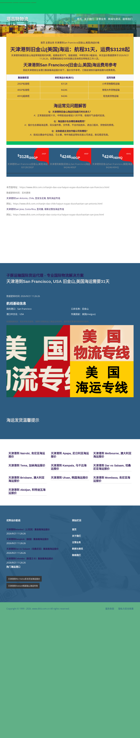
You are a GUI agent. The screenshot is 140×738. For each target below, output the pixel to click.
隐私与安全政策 (126, 608)
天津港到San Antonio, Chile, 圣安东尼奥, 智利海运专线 (33, 198)
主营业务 (101, 19)
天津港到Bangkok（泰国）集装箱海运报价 (27, 539)
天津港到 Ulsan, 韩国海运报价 (69, 477)
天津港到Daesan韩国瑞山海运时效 (23, 585)
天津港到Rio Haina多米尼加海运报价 (24, 579)
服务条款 (109, 608)
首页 (79, 19)
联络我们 (127, 19)
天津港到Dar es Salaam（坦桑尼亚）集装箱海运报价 (32, 549)
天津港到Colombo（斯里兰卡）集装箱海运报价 (29, 558)
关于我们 (89, 19)
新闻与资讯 (114, 19)
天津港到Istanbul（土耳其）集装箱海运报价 (28, 529)
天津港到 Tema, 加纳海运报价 (26, 465)
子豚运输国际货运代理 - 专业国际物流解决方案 (45, 275)
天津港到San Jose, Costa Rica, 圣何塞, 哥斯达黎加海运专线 (35, 209)
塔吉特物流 (17, 19)
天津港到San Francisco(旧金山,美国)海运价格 (77, 42)
